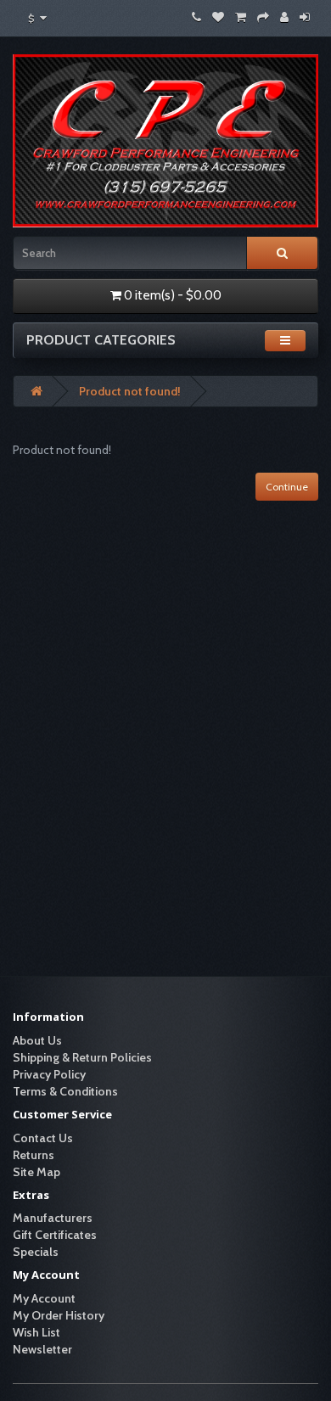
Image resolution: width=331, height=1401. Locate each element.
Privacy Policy (49, 1074)
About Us (37, 1040)
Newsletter (42, 1349)
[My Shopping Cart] (240, 17)
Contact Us (43, 1138)
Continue (287, 486)
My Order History (58, 1315)
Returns (33, 1155)
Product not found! (130, 391)
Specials (36, 1251)
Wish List (36, 1332)
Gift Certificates (55, 1234)
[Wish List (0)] (218, 17)
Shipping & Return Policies (82, 1057)
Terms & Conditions (65, 1091)
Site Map (36, 1172)
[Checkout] (263, 17)
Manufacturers (53, 1217)
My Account (44, 1298)
